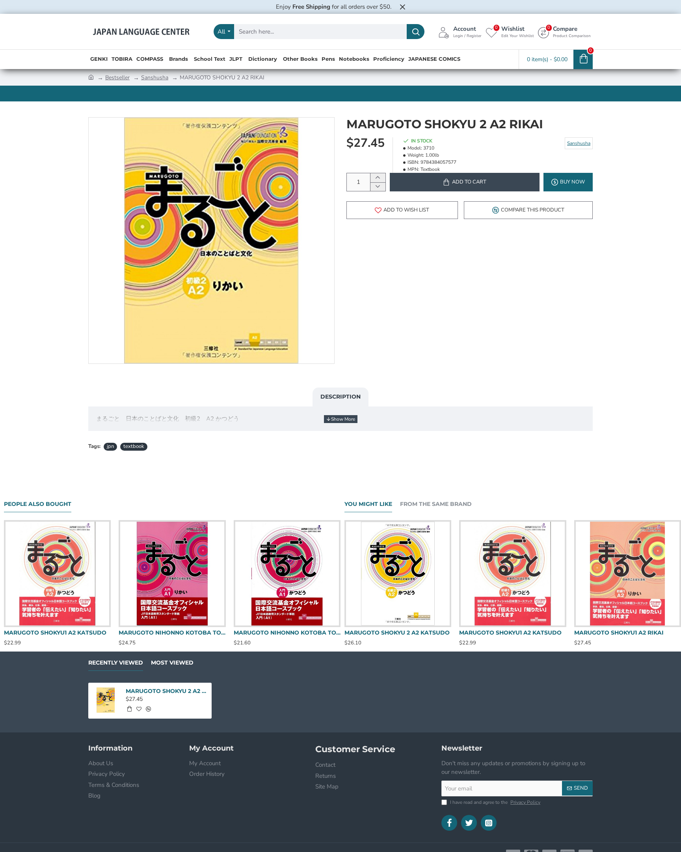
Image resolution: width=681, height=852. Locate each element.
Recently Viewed (115, 662)
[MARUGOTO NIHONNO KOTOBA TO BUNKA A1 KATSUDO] (287, 573)
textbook (133, 446)
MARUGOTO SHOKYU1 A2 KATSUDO (55, 632)
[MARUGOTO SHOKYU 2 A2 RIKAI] (106, 700)
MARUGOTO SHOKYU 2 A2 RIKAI (166, 691)
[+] (377, 177)
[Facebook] (449, 823)
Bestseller (117, 77)
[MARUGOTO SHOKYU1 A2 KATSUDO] (57, 573)
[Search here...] (415, 31)
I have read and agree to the (494, 802)
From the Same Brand (436, 504)
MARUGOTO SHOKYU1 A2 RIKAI (619, 632)
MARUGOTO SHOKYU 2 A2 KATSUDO (397, 632)
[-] (377, 186)
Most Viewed (172, 662)
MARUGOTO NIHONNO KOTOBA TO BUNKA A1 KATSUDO (287, 632)
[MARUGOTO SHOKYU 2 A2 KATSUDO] (398, 573)
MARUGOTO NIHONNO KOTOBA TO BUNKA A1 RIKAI (172, 632)
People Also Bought (37, 504)
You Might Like (368, 504)
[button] (465, 182)
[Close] (402, 6)
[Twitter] (469, 823)
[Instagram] (489, 823)
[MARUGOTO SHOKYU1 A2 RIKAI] (627, 573)
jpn (110, 446)
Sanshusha (154, 77)
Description (340, 396)
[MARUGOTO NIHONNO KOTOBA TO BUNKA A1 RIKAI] (172, 573)
